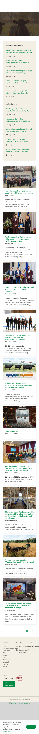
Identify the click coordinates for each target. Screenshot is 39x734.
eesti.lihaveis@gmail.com (21, 646)
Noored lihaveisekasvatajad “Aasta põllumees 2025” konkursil (19, 561)
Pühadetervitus (11, 431)
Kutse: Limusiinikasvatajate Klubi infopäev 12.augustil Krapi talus (17, 92)
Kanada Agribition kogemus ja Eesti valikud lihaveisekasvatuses (19, 192)
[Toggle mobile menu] (35, 8)
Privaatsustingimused (32, 646)
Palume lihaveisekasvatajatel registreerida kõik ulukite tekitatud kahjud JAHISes (18, 82)
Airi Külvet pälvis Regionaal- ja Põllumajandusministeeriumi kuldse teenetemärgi (18, 239)
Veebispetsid (26, 699)
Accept (31, 727)
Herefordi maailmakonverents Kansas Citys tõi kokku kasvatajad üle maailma (17, 337)
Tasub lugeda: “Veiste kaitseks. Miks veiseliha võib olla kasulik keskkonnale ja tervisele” (19, 51)
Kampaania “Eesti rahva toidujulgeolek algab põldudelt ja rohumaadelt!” (17, 62)
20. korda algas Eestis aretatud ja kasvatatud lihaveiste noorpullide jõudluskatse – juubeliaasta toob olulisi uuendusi (19, 515)
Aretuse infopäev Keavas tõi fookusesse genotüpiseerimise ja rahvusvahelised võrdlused (18, 468)
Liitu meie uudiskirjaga (9, 684)
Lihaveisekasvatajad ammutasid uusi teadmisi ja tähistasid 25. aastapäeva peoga (18, 606)
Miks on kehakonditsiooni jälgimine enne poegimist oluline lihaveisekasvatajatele (18, 385)
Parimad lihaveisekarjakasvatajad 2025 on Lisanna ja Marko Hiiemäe (19, 289)
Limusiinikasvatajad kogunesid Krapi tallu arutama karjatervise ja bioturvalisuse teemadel (19, 72)
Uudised (19, 177)
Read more (6, 731)
